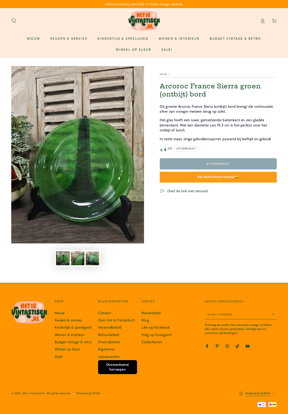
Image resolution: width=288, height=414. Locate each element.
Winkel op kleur (67, 349)
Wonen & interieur (69, 335)
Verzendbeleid (110, 327)
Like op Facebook (156, 327)
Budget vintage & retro (73, 342)
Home (163, 74)
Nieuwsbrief (151, 313)
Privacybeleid (109, 342)
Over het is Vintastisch (116, 320)
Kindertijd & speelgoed (73, 327)
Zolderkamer (152, 342)
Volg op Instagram (157, 335)
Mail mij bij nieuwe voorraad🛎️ (217, 177)
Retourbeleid (108, 335)
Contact (104, 313)
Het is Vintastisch (33, 393)
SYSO (96, 393)
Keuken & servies (68, 320)
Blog (145, 320)
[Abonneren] (274, 314)
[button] (14, 21)
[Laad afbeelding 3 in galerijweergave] (92, 258)
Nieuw (60, 313)
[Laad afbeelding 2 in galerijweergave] (77, 258)
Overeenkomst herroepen (117, 367)
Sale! (59, 357)
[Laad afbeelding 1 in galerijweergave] (63, 258)
